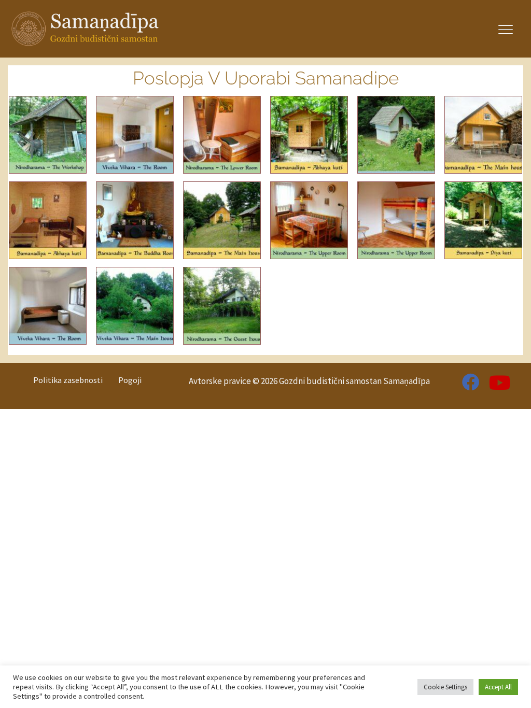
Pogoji (130, 380)
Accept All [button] (498, 687)
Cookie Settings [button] (445, 687)
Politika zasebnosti (68, 380)
